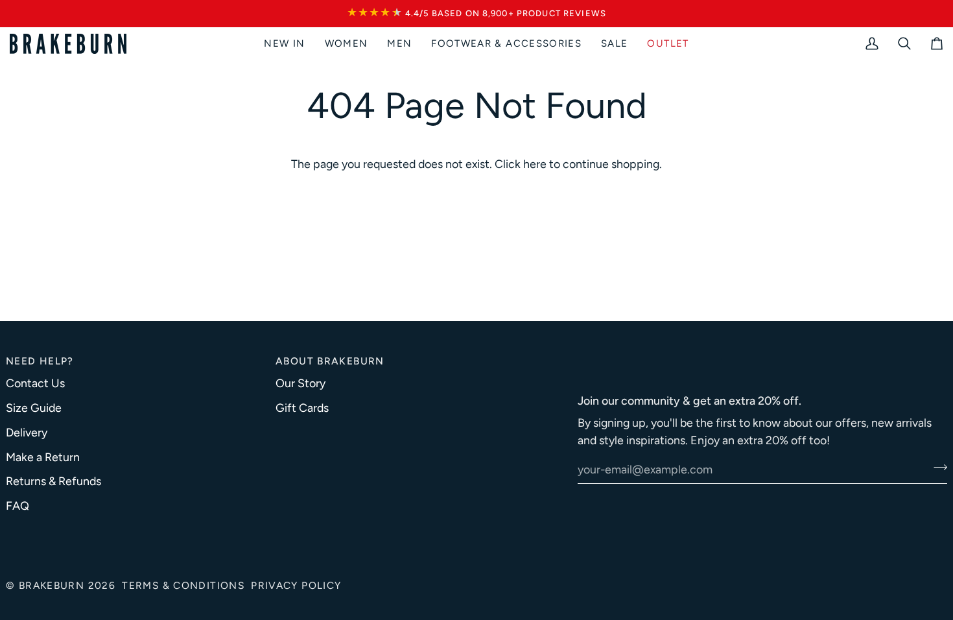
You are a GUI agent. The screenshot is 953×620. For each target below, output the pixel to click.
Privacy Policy (296, 585)
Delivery (26, 432)
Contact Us (35, 383)
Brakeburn (51, 585)
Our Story (300, 383)
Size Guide (34, 407)
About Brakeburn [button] (330, 361)
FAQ (17, 505)
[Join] (936, 467)
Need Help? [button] (40, 361)
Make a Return (43, 457)
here (535, 164)
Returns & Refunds (53, 481)
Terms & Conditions (183, 585)
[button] (346, 43)
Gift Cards (302, 407)
